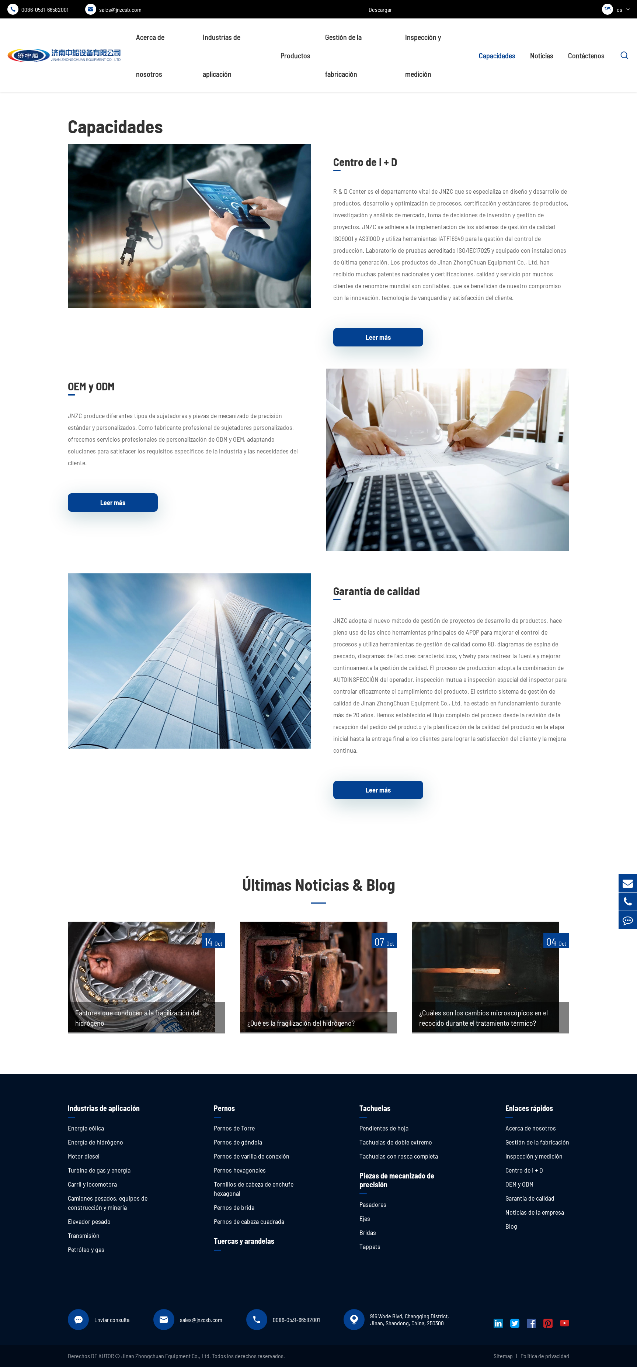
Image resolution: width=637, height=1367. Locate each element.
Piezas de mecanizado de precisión (396, 1180)
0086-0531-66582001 (39, 9)
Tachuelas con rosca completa (398, 1156)
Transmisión (84, 1235)
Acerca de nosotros (150, 55)
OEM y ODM (91, 386)
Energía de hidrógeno (95, 1142)
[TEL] (628, 902)
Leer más (378, 337)
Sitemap (503, 1355)
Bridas (367, 1232)
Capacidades (497, 55)
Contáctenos (586, 55)
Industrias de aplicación (221, 55)
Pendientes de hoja (383, 1128)
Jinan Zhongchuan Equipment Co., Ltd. (166, 1355)
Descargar (380, 9)
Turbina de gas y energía (99, 1170)
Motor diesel (84, 1156)
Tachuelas (374, 1108)
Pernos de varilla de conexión (251, 1156)
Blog (511, 1226)
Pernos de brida (234, 1207)
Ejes (364, 1218)
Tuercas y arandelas (244, 1240)
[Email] (628, 883)
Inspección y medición (423, 55)
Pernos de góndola (238, 1142)
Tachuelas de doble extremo (395, 1142)
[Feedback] (628, 920)
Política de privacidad (545, 1355)
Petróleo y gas (86, 1249)
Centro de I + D (365, 161)
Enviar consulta (111, 1319)
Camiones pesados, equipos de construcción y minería (107, 1202)
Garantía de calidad (376, 590)
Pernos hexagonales (240, 1170)
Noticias (541, 55)
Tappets (369, 1246)
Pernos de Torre (234, 1128)
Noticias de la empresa (534, 1212)
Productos (295, 55)
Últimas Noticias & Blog (318, 884)
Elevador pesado (89, 1221)
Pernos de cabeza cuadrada (249, 1221)
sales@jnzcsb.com (115, 9)
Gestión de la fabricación (343, 55)
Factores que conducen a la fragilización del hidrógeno (137, 1017)
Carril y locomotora (92, 1184)
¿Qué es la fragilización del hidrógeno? (301, 1022)
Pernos (224, 1108)
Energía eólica (86, 1128)
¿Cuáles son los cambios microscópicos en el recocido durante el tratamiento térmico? (483, 1017)
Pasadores (372, 1204)
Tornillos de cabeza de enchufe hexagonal (253, 1188)
